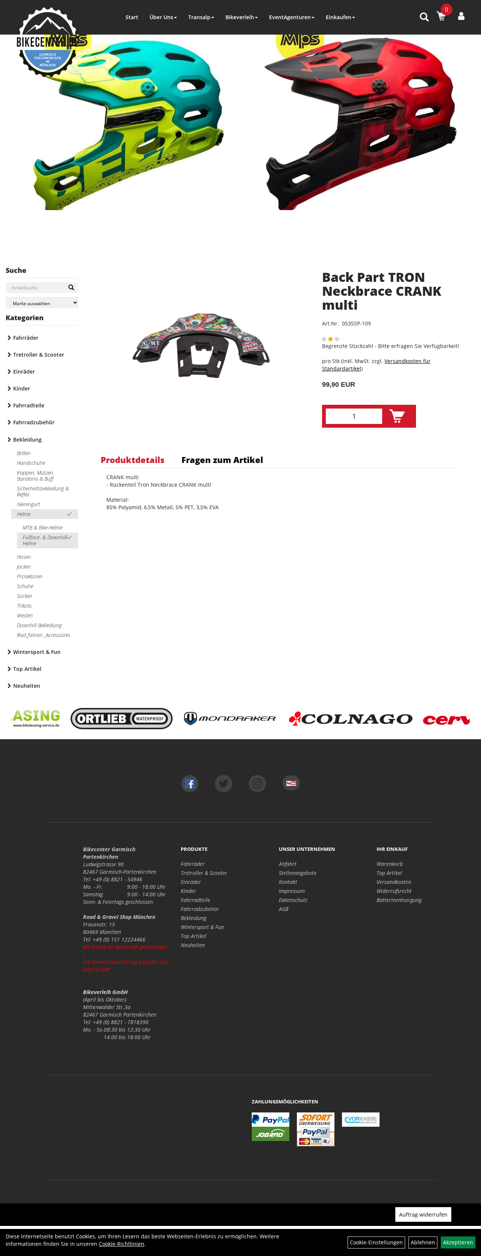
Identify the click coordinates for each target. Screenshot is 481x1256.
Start (132, 17)
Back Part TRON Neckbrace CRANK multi (381, 291)
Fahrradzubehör (33, 422)
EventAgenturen (290, 17)
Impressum (292, 890)
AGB (283, 908)
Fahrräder (25, 337)
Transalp (199, 17)
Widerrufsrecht (394, 890)
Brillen (23, 453)
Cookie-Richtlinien (121, 1243)
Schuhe (25, 586)
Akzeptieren (458, 1242)
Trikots (24, 605)
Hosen (24, 556)
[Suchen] (71, 287)
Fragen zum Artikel (222, 459)
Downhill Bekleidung (39, 625)
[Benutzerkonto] (461, 16)
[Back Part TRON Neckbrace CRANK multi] (201, 347)
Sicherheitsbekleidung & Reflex (43, 491)
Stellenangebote (297, 872)
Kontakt (288, 881)
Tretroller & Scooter (38, 354)
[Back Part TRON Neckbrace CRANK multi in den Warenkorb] (397, 416)
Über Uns (161, 17)
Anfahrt (287, 863)
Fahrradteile (28, 405)
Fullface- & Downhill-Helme (45, 540)
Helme (23, 514)
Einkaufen (338, 17)
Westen (25, 615)
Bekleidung (27, 439)
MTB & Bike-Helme (42, 527)
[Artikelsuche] (424, 17)
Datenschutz (293, 899)
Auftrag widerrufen (423, 1214)
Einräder (24, 371)
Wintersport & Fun (37, 651)
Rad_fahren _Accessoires (43, 635)
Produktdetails (133, 459)
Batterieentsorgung (399, 899)
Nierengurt (28, 504)
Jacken (24, 566)
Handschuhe (31, 462)
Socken (24, 595)
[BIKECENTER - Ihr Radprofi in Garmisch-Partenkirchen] (47, 42)
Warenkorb (390, 863)
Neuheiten (26, 685)
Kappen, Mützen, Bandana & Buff (35, 475)
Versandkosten (394, 881)
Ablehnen (423, 1242)
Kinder (21, 388)
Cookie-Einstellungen (376, 1242)
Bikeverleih (239, 17)
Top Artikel (27, 668)
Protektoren (29, 576)
